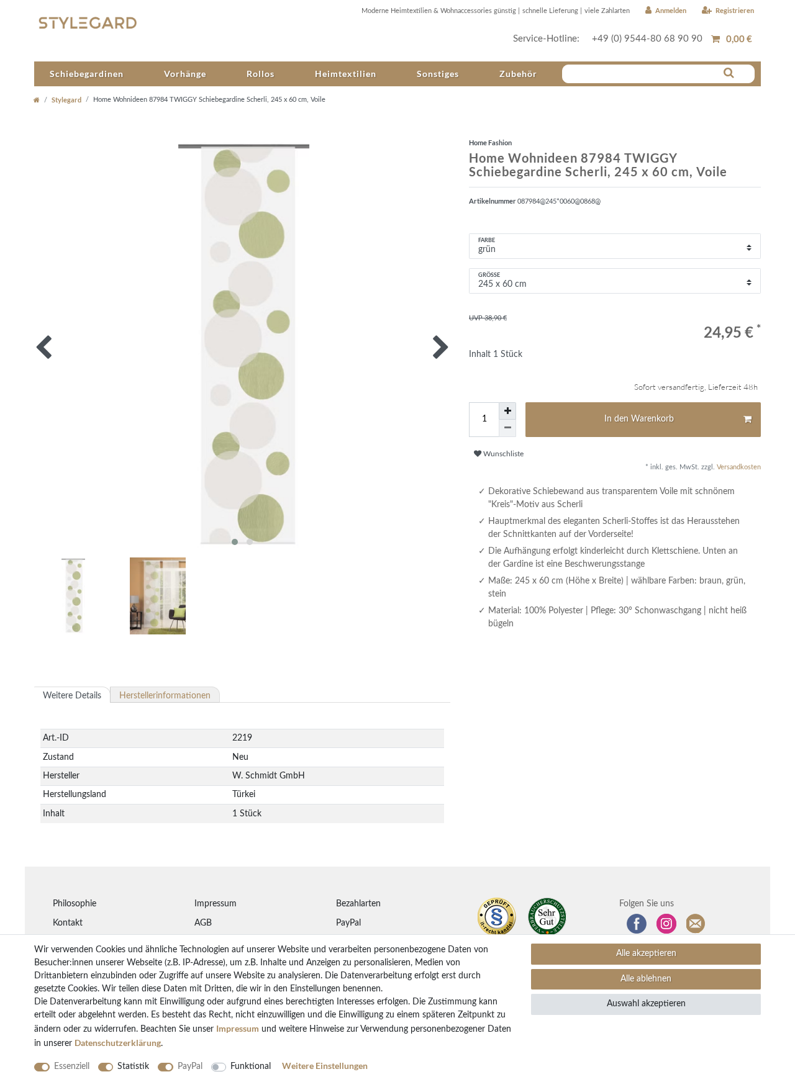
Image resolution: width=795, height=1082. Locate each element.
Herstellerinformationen (165, 696)
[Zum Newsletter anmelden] (696, 924)
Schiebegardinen (87, 73)
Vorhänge (185, 73)
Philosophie (74, 903)
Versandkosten (738, 467)
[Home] (37, 100)
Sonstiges (438, 73)
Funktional (250, 1066)
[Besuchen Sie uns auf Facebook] (637, 924)
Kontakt (68, 923)
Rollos (261, 73)
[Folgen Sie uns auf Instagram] (666, 924)
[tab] (72, 695)
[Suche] (729, 73)
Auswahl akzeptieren (646, 1003)
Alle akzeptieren (646, 953)
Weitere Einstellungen (325, 1065)
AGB (203, 923)
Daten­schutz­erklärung (118, 1042)
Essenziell (71, 1066)
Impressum (215, 903)
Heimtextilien (345, 73)
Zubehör (518, 73)
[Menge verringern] (507, 428)
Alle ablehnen (645, 979)
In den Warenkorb (639, 419)
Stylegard (66, 100)
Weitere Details (72, 696)
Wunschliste (502, 454)
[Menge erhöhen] (507, 411)
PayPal (348, 923)
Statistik (133, 1066)
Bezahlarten (358, 903)
